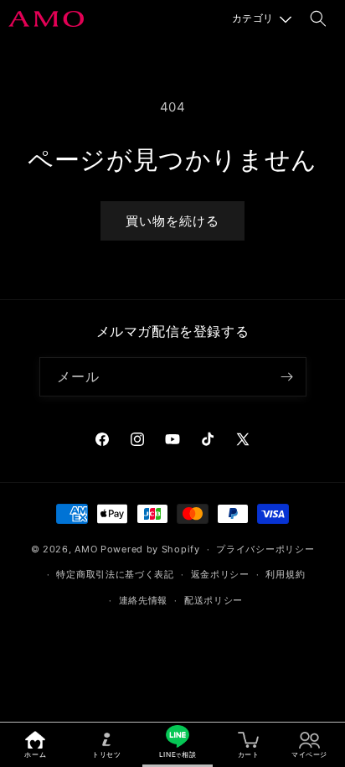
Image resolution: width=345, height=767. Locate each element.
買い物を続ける (172, 221)
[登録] (287, 376)
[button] (261, 18)
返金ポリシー (220, 574)
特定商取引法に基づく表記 (114, 574)
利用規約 (285, 574)
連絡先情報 (143, 600)
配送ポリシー (213, 600)
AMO (86, 549)
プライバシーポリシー (265, 549)
